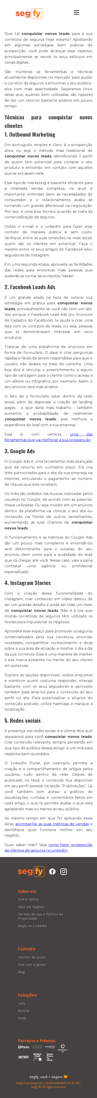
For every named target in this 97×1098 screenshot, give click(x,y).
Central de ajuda (32, 957)
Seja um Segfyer (31, 907)
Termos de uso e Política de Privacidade (40, 916)
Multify (24, 1011)
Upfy (22, 1003)
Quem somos (28, 899)
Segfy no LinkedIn (32, 926)
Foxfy (22, 1018)
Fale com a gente (32, 965)
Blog (21, 972)
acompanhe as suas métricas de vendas (52, 824)
